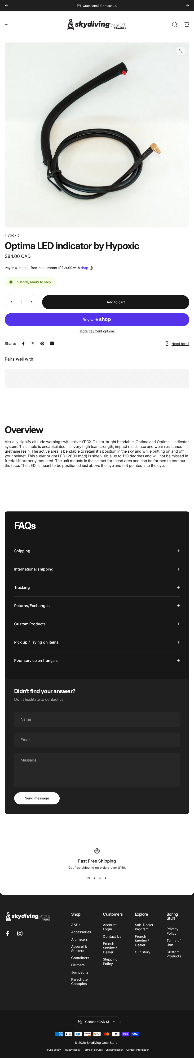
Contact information (137, 1049)
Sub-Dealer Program (144, 927)
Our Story (142, 952)
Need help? (180, 344)
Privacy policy (72, 1049)
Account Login (110, 927)
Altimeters (79, 939)
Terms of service (93, 1049)
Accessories (81, 932)
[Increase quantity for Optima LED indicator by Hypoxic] (32, 302)
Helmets (78, 965)
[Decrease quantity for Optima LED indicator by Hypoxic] (10, 302)
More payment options (97, 331)
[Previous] (6, 5)
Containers (80, 958)
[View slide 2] (94, 878)
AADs (75, 925)
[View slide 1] (88, 878)
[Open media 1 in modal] (180, 51)
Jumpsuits (79, 972)
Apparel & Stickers (79, 948)
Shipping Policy (110, 961)
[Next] (187, 5)
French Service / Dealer (110, 948)
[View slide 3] (100, 878)
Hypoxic (12, 235)
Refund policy (53, 1049)
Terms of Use (174, 942)
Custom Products (174, 954)
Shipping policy (114, 1049)
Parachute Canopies (79, 981)
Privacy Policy (172, 931)
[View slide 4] (105, 878)
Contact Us (112, 936)
